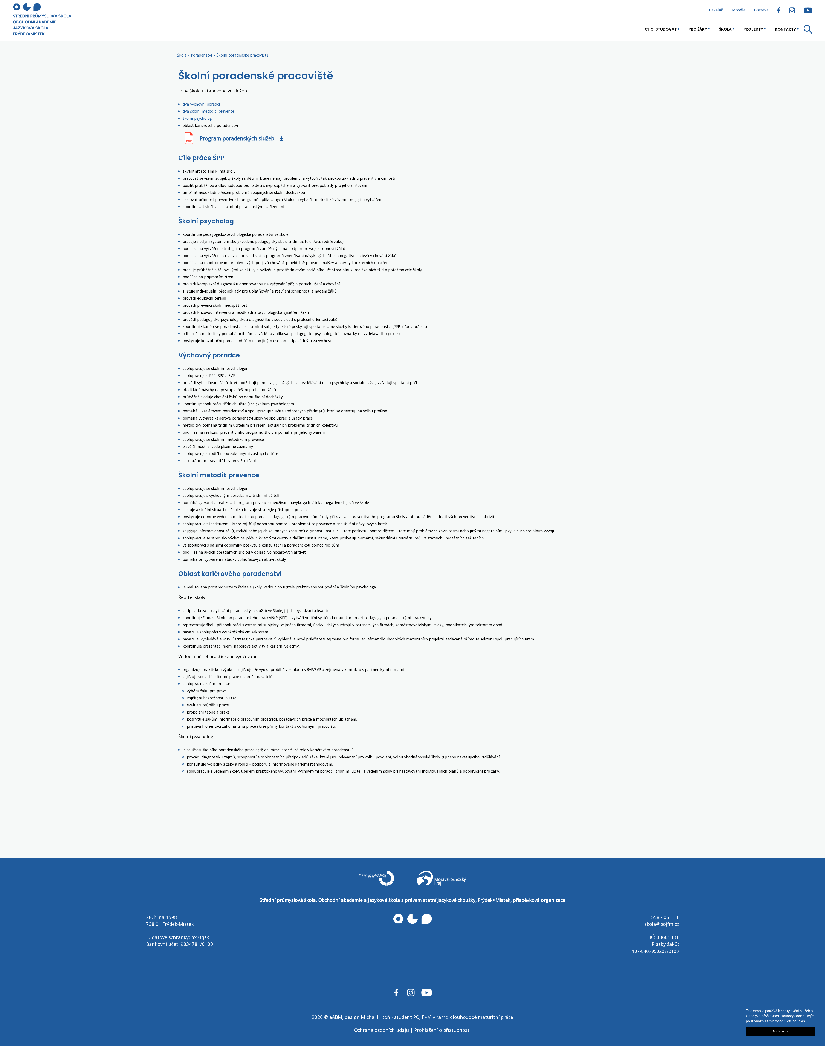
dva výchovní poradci (201, 104)
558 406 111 (665, 917)
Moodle (738, 9)
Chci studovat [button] (661, 29)
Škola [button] (725, 29)
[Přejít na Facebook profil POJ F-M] (779, 9)
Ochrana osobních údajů (381, 1030)
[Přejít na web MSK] (441, 883)
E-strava (761, 9)
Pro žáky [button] (698, 29)
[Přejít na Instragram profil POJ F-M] (792, 9)
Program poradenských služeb (237, 138)
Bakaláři (716, 9)
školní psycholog (197, 118)
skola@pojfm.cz (661, 924)
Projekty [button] (753, 29)
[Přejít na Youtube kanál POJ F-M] (805, 9)
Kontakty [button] (785, 29)
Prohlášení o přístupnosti (442, 1030)
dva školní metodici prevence (208, 111)
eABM (335, 1017)
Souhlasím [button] (780, 1031)
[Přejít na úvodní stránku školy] (49, 19)
